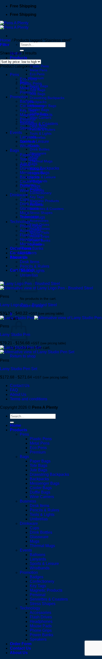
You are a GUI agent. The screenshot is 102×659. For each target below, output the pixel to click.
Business (18, 257)
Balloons (37, 555)
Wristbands (30, 146)
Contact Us (19, 385)
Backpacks (38, 102)
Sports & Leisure (43, 177)
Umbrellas (38, 137)
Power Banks (31, 248)
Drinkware (19, 195)
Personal (28, 119)
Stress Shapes (41, 213)
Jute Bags (37, 94)
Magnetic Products (44, 201)
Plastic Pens (39, 66)
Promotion (19, 97)
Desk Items (29, 262)
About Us (18, 394)
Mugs (24, 213)
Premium (28, 92)
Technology (20, 222)
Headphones (31, 239)
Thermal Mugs (41, 161)
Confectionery (40, 193)
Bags (14, 150)
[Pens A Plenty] (14, 25)
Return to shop (23, 356)
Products (18, 58)
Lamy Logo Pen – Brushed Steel (28, 305)
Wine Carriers (40, 118)
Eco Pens (37, 74)
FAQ (14, 390)
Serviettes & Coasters (47, 209)
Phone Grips (31, 226)
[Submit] (22, 50)
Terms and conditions (28, 399)
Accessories (39, 221)
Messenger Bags (35, 173)
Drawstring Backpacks (47, 98)
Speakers (28, 253)
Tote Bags (28, 159)
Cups (24, 199)
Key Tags (37, 197)
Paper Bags (30, 155)
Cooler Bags (39, 110)
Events (16, 132)
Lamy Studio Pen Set (18, 369)
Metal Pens (38, 70)
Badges (26, 101)
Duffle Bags (30, 186)
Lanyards (28, 137)
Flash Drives (31, 235)
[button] (4, 45)
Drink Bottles (40, 149)
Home (5, 40)
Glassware (29, 208)
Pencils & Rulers (34, 266)
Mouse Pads (31, 244)
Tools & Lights (40, 133)
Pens (14, 75)
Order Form (20, 644)
